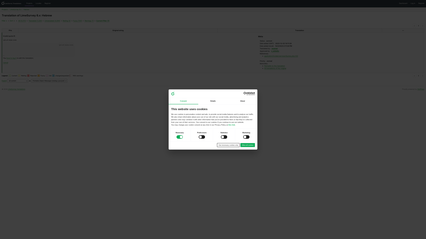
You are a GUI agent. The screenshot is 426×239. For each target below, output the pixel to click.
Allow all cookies (247, 145)
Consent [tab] (183, 101)
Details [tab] (213, 101)
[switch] (202, 137)
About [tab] (242, 101)
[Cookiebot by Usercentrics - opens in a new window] (245, 93)
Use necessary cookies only (228, 145)
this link (231, 125)
